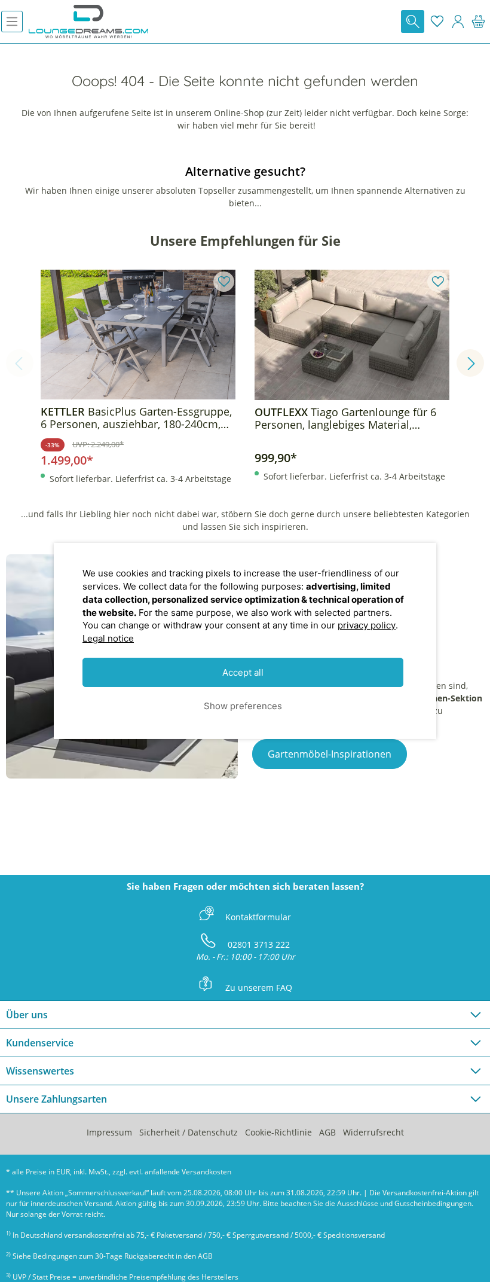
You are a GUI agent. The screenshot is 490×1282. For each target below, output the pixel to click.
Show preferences (243, 705)
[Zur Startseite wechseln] (88, 21)
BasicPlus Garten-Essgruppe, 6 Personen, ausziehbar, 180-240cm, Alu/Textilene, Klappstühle (136, 418)
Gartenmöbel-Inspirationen (329, 754)
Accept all (243, 672)
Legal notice (108, 638)
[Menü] (12, 21)
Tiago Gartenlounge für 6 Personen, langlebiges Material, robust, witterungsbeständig (345, 418)
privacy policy (367, 625)
